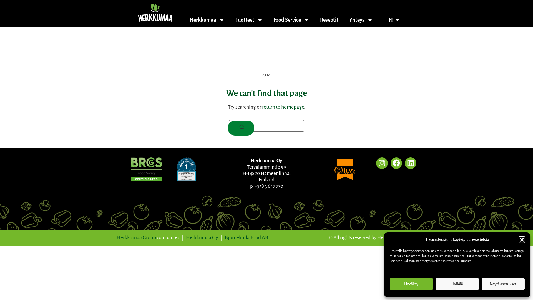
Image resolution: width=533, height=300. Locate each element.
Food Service (287, 20)
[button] (522, 239)
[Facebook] (396, 163)
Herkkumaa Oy (202, 237)
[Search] (241, 128)
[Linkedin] (410, 163)
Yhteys (356, 20)
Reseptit (329, 20)
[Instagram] (382, 163)
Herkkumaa (203, 20)
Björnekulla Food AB (246, 237)
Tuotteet (244, 20)
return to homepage (283, 107)
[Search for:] (266, 126)
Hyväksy (411, 284)
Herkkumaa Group (136, 237)
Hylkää (457, 284)
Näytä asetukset (503, 284)
